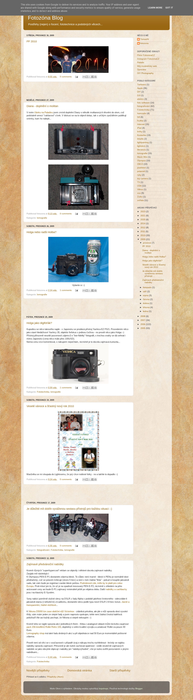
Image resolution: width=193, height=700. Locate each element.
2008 (143, 316)
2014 (143, 223)
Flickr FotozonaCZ (146, 55)
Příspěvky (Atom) (55, 677)
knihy (139, 131)
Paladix (140, 62)
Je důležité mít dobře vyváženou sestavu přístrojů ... (152, 273)
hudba (140, 121)
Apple (140, 88)
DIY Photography (145, 73)
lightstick (141, 146)
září (145, 291)
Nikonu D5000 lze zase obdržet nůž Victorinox (51, 611)
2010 (143, 235)
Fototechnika (43, 392)
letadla (140, 139)
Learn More (155, 7)
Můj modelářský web (147, 66)
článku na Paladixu (43, 112)
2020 (143, 219)
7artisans (141, 84)
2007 (143, 320)
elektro (140, 99)
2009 (143, 239)
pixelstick (141, 168)
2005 (143, 328)
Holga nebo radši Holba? (41, 232)
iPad (139, 128)
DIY (139, 92)
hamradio (141, 113)
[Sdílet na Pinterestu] (95, 76)
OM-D (140, 164)
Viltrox (140, 189)
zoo (139, 193)
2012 (143, 227)
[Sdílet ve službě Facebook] (92, 76)
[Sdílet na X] (89, 76)
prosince (147, 243)
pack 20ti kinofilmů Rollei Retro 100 (44, 627)
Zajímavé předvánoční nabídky (45, 564)
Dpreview (141, 69)
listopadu (147, 287)
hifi (138, 117)
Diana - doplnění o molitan (42, 106)
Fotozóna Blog (45, 18)
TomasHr (144, 39)
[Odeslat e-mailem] (83, 76)
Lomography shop (35, 633)
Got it (169, 7)
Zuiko (139, 197)
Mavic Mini (142, 157)
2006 (143, 324)
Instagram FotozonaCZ (148, 59)
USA (139, 186)
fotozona (144, 43)
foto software (143, 103)
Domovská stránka (79, 670)
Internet (141, 124)
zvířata (140, 200)
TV (138, 182)
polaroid (141, 171)
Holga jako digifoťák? (39, 323)
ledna (146, 311)
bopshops (103, 688)
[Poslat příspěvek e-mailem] (76, 77)
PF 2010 (32, 41)
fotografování (43, 550)
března (146, 307)
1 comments (66, 290)
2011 (143, 231)
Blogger (138, 688)
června (146, 299)
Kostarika (141, 135)
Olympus (141, 160)
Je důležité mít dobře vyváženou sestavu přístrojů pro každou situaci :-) (69, 508)
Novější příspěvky (38, 670)
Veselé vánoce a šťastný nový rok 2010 (50, 406)
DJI (138, 95)
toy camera (142, 178)
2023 (143, 211)
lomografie (42, 218)
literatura (141, 150)
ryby (139, 175)
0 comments (66, 77)
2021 (143, 215)
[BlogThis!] (86, 76)
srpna (146, 295)
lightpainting (143, 142)
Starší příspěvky (119, 670)
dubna (146, 303)
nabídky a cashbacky (116, 589)
